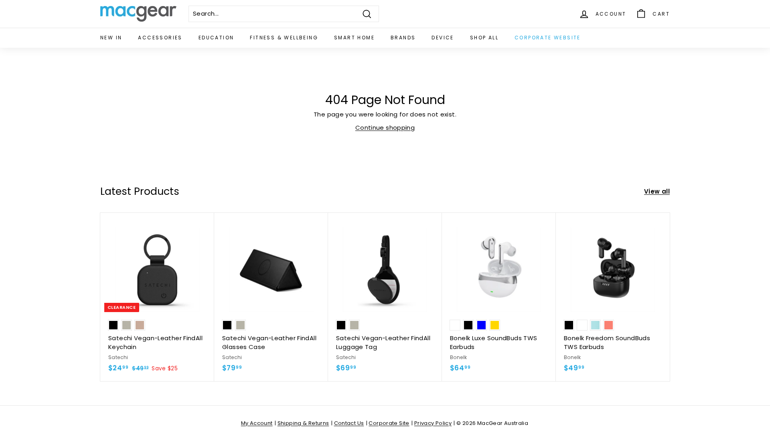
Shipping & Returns (303, 423)
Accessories (160, 37)
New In (111, 37)
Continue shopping (385, 127)
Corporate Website (548, 37)
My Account (257, 423)
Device (443, 37)
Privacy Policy (433, 423)
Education (216, 37)
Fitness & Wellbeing (284, 37)
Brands (403, 37)
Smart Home (354, 37)
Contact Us (349, 423)
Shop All (484, 37)
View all (657, 191)
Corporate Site (389, 423)
